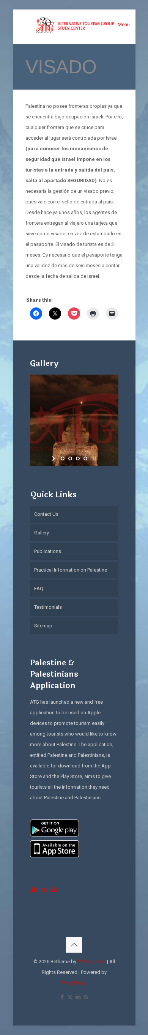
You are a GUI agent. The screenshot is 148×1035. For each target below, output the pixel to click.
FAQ (38, 588)
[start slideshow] (54, 458)
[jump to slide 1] (62, 458)
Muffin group (91, 961)
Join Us (44, 890)
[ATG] (74, 24)
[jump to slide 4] (85, 458)
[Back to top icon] (74, 945)
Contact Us (46, 514)
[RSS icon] (86, 997)
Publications (47, 551)
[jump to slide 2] (70, 458)
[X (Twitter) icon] (70, 997)
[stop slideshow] (94, 458)
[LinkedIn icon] (78, 997)
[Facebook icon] (62, 997)
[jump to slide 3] (78, 458)
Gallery (41, 533)
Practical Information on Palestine (70, 570)
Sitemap (43, 626)
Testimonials (48, 607)
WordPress (74, 983)
